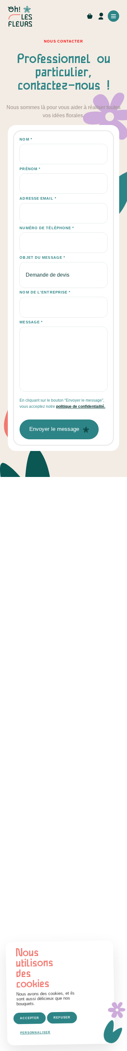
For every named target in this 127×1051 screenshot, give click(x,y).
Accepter (29, 1018)
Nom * (26, 139)
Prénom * (30, 169)
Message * (31, 322)
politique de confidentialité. (80, 406)
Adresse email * (38, 198)
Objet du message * (42, 257)
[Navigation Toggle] (113, 16)
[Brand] (21, 16)
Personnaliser (35, 1033)
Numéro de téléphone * (47, 228)
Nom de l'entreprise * (45, 292)
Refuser (61, 1018)
